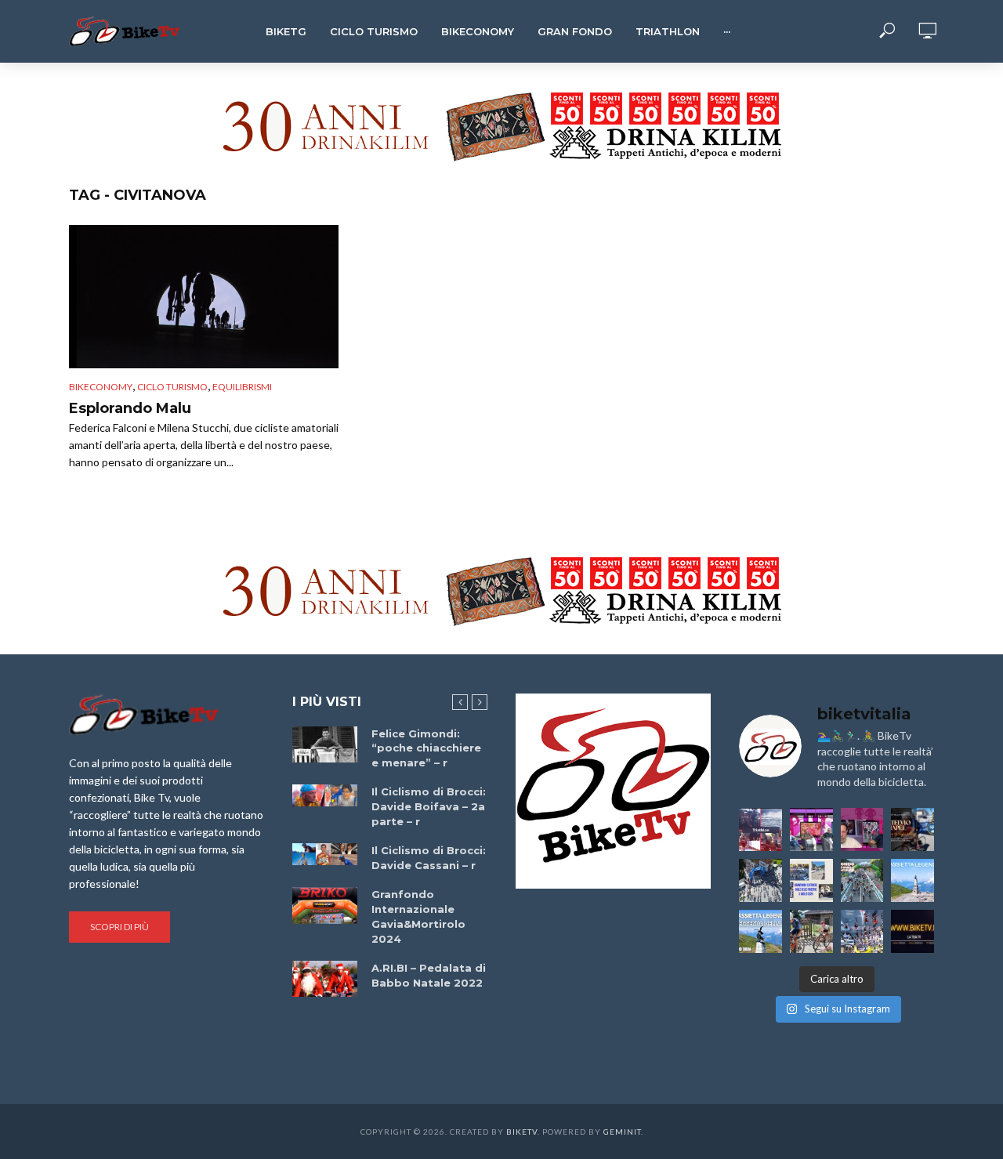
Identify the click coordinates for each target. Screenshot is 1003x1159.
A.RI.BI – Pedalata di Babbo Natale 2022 (428, 975)
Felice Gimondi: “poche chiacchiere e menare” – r (426, 748)
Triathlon (667, 31)
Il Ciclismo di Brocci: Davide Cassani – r (428, 857)
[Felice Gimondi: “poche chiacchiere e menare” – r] (324, 744)
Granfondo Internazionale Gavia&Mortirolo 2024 (418, 916)
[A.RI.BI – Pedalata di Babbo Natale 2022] (324, 979)
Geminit (622, 1131)
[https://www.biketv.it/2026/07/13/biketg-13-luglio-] (760, 880)
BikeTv (522, 1131)
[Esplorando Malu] (204, 296)
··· (726, 31)
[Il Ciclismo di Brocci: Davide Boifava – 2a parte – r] (324, 795)
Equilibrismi (242, 387)
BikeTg (286, 31)
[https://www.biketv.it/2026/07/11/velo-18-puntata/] (862, 829)
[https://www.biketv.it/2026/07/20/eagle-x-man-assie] (760, 829)
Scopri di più (119, 927)
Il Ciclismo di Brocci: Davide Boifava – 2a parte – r (428, 806)
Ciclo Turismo (374, 31)
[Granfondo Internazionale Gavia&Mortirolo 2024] (324, 905)
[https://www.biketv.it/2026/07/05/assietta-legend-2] (760, 931)
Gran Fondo (575, 31)
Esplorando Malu (130, 408)
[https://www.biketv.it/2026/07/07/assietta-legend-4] (912, 880)
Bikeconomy (477, 31)
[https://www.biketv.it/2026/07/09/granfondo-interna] (862, 880)
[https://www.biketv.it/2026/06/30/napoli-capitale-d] (862, 931)
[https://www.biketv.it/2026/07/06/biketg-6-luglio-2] (811, 931)
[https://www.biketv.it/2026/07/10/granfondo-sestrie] (811, 880)
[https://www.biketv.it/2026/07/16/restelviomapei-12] (912, 829)
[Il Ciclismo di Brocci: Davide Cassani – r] (324, 854)
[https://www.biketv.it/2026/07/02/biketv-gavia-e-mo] (912, 931)
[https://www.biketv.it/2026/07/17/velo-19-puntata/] (811, 829)
